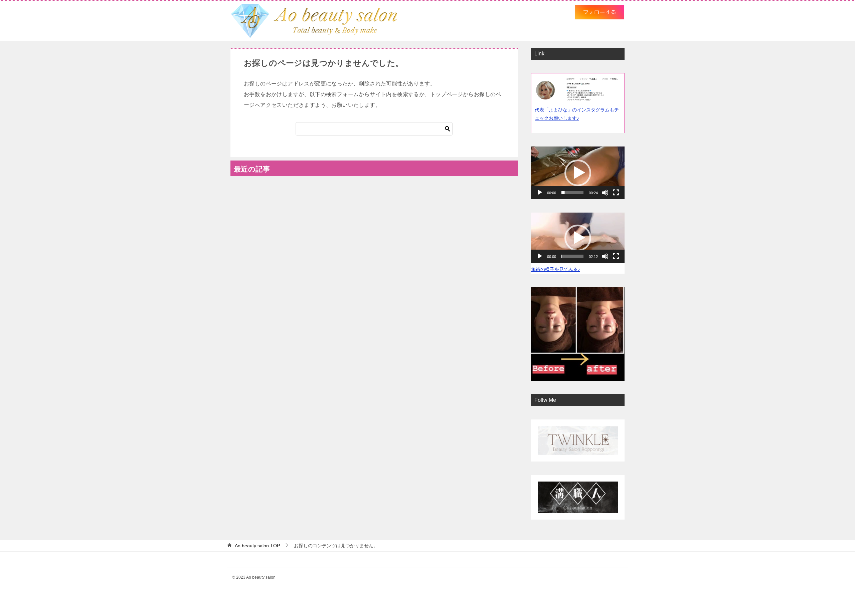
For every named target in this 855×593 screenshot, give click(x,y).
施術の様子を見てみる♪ (555, 269)
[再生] (539, 192)
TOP (257, 545)
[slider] (572, 192)
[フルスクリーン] (616, 192)
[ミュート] (605, 192)
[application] (578, 172)
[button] (577, 173)
